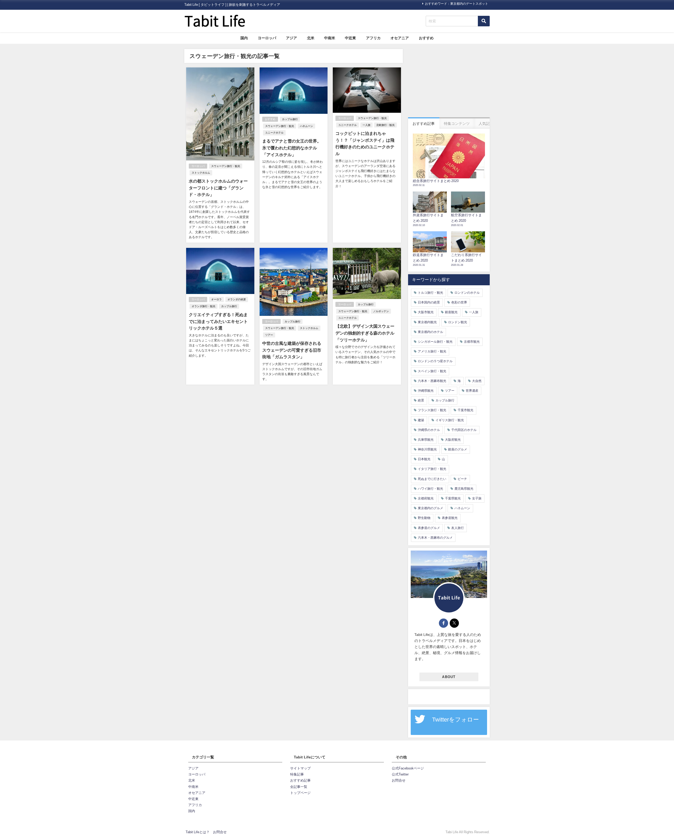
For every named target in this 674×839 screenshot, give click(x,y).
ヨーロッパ (267, 38)
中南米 (329, 38)
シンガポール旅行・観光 (435, 341)
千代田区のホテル (464, 429)
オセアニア (399, 38)
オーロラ (216, 299)
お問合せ (398, 780)
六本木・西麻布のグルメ (435, 537)
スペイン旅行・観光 (432, 371)
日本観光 (424, 459)
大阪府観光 (453, 439)
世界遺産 (472, 390)
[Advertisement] (449, 82)
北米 (310, 38)
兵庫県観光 (426, 439)
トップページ (300, 792)
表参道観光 (450, 517)
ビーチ (462, 478)
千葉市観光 (465, 410)
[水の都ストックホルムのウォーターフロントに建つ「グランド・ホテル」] (220, 155)
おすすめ (426, 38)
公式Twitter (400, 774)
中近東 (350, 38)
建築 (421, 420)
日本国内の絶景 (429, 302)
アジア (291, 38)
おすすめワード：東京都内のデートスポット (456, 3)
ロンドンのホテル (467, 292)
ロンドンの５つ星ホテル (435, 361)
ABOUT (448, 677)
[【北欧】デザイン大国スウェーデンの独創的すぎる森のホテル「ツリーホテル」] (367, 316)
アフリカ (373, 38)
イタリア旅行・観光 (432, 468)
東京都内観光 (427, 322)
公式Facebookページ (408, 768)
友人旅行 (457, 527)
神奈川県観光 (427, 449)
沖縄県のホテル (429, 429)
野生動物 (424, 517)
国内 (244, 38)
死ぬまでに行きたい (432, 478)
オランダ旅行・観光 (203, 306)
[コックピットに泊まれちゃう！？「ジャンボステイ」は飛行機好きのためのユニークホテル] (367, 155)
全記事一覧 (298, 786)
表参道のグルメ (429, 527)
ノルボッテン (381, 311)
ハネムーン (306, 126)
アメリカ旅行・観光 (432, 351)
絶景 (421, 400)
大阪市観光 (426, 312)
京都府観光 (426, 498)
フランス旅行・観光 (432, 410)
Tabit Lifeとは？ (198, 832)
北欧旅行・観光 (385, 125)
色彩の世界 (459, 302)
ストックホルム (201, 172)
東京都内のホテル (430, 331)
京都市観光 (472, 341)
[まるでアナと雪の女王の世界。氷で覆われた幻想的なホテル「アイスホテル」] (293, 155)
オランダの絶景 (236, 299)
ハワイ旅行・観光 (430, 488)
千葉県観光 (453, 498)
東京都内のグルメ (430, 508)
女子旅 (477, 498)
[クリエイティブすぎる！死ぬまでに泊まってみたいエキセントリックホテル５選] (220, 316)
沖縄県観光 (426, 390)
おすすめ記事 (300, 780)
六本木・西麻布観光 (432, 380)
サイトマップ (300, 768)
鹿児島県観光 (463, 488)
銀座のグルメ (457, 449)
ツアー (269, 335)
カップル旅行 (290, 119)
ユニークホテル (274, 132)
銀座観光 (451, 312)
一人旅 (366, 125)
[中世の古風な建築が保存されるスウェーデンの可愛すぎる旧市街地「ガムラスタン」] (293, 316)
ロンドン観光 (457, 322)
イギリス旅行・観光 (449, 420)
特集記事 (297, 774)
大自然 (477, 380)
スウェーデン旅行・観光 (225, 166)
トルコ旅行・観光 (430, 292)
